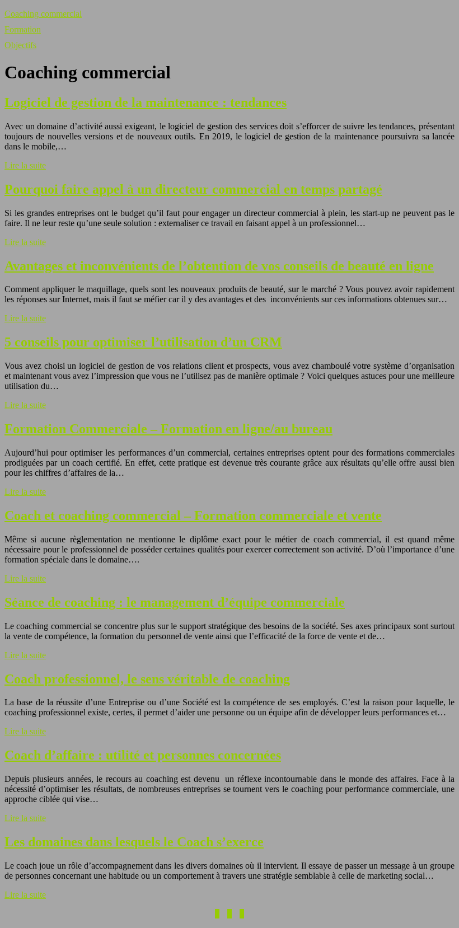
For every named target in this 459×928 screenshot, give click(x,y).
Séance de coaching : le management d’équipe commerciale (174, 602)
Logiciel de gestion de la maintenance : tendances (145, 102)
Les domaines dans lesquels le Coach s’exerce (134, 842)
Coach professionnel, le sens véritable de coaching (147, 679)
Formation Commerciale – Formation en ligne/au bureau (168, 428)
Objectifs (20, 45)
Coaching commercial (43, 13)
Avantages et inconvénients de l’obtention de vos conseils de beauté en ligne (219, 266)
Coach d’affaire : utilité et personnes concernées (142, 755)
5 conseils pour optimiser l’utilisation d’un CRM (143, 342)
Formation (22, 29)
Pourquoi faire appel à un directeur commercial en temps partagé (193, 189)
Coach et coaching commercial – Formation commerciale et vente (193, 515)
